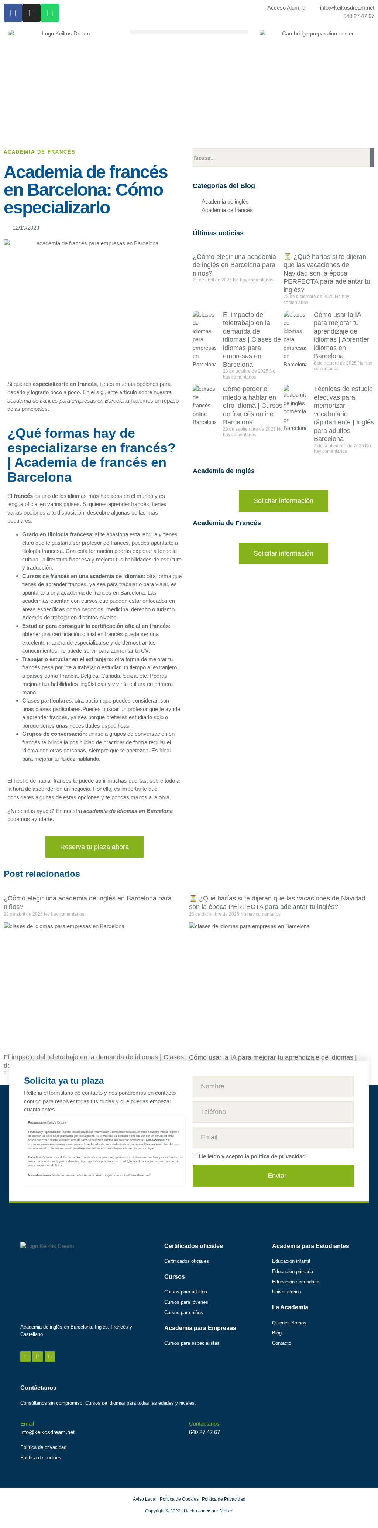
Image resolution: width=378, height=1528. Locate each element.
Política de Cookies (179, 1499)
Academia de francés (40, 152)
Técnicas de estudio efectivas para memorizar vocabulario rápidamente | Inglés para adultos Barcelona (344, 413)
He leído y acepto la (252, 1156)
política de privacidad (278, 1156)
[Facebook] (13, 13)
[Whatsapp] (50, 13)
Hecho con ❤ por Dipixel (208, 1511)
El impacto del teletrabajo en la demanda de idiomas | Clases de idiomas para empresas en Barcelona (252, 339)
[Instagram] (31, 13)
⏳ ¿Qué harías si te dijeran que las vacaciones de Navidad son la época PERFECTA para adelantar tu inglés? (327, 273)
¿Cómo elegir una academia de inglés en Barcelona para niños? (234, 265)
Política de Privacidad (223, 1499)
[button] (189, 32)
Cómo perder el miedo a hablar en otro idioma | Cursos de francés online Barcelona (252, 405)
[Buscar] (372, 157)
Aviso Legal (145, 1499)
